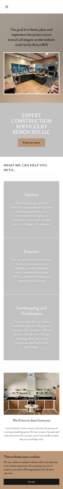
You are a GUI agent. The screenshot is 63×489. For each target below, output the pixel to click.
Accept (31, 481)
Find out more (31, 142)
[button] (10, 7)
